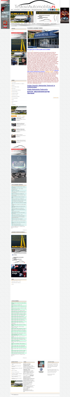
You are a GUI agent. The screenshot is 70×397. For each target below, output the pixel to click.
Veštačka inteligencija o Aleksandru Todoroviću (20, 129)
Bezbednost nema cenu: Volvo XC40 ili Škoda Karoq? (18, 213)
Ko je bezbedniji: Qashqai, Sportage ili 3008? (17, 197)
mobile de (28, 368)
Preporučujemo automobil (15, 96)
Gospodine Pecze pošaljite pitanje (18, 201)
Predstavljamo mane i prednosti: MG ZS (19, 310)
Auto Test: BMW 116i (16, 340)
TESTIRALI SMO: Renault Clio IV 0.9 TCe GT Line (18, 342)
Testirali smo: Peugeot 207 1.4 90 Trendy (19, 329)
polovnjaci (31, 380)
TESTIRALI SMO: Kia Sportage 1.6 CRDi (19, 314)
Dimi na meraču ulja (16, 190)
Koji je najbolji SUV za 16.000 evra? (18, 198)
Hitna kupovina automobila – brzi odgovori (43, 23)
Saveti (29, 23)
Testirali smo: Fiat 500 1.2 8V (17, 304)
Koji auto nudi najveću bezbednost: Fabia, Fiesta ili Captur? (18, 195)
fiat (33, 366)
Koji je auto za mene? (16, 211)
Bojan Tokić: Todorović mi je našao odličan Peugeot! (18, 204)
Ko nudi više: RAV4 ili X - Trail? (17, 214)
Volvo (29, 390)
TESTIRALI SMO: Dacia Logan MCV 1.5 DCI (18, 347)
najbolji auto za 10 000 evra (28, 373)
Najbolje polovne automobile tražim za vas (19, 311)
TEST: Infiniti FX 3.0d (16, 309)
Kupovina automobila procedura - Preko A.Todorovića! (18, 187)
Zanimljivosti (14, 104)
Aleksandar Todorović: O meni (15, 23)
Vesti (22, 23)
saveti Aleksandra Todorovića (30, 385)
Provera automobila (29, 381)
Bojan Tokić (31, 366)
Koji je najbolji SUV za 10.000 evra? (18, 193)
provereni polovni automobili (27, 383)
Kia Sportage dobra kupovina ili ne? (18, 225)
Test (33, 387)
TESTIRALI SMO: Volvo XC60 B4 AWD (19, 315)
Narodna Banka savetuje (15, 86)
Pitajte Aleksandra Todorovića (25, 9)
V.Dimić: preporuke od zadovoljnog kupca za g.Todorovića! (18, 192)
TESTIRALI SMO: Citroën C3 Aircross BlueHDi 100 (17, 323)
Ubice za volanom (19, 134)
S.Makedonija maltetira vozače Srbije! (20, 118)
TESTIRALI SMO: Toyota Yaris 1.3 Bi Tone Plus (18, 349)
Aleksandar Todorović (27, 364)
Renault (30, 384)
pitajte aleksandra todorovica (28, 377)
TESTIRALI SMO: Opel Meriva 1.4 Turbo (19, 328)
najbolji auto (26, 369)
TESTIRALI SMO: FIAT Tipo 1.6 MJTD (19, 351)
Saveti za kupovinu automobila (28, 387)
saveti (24, 385)
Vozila (13, 284)
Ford (24, 367)
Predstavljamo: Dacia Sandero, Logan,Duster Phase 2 (16, 334)
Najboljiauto (33, 368)
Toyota (24, 390)
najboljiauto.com (28, 371)
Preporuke (25, 23)
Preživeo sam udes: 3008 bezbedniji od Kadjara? (18, 210)
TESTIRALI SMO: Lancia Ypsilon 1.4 (18, 319)
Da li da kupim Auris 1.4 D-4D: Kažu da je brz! (18, 220)
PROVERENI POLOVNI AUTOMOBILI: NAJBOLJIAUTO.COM (18, 217)
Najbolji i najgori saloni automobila (37, 9)
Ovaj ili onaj (33, 23)
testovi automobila (26, 388)
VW (24, 391)
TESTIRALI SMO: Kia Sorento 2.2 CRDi (19, 350)
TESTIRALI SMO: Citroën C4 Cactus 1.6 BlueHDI (18, 336)
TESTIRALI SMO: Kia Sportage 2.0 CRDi (19, 339)
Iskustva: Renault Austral (21, 140)
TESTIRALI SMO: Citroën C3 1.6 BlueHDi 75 (18, 331)
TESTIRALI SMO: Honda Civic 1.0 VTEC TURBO (18, 325)
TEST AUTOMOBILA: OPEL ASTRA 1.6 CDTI (18, 344)
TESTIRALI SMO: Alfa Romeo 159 (18, 316)
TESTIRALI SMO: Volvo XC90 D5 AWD (19, 345)
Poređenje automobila (15, 93)
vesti (27, 390)
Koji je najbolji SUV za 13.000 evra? (18, 208)
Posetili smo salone (15, 94)
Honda (30, 367)
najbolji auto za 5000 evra (30, 373)
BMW (27, 366)
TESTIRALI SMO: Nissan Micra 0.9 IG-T (19, 320)
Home (12, 9)
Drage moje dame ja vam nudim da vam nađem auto (18, 206)
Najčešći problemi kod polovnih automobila (20, 123)
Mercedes (24, 368)
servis (31, 387)
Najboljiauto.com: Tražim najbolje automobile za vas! (17, 189)
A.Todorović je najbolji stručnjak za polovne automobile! (17, 374)
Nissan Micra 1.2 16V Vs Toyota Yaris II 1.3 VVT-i (18, 306)
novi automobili (28, 374)
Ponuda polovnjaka (53, 23)
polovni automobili (28, 379)
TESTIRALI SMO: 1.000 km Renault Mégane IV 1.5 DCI (17, 327)
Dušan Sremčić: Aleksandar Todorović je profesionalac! (41, 86)
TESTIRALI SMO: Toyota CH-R (17, 321)
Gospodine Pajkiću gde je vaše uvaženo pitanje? (18, 222)
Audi (30, 365)
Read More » (18, 120)
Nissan (24, 374)
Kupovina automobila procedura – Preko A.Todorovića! (17, 376)
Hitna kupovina (27, 367)
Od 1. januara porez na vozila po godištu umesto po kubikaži (38, 49)
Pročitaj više (56, 97)
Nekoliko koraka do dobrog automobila (18, 215)
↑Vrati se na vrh (48, 395)
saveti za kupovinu (26, 386)
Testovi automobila (17, 9)
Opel (26, 375)
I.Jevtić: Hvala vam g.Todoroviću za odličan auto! (18, 203)
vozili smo (32, 390)
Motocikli (44, 9)
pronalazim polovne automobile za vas (29, 381)
